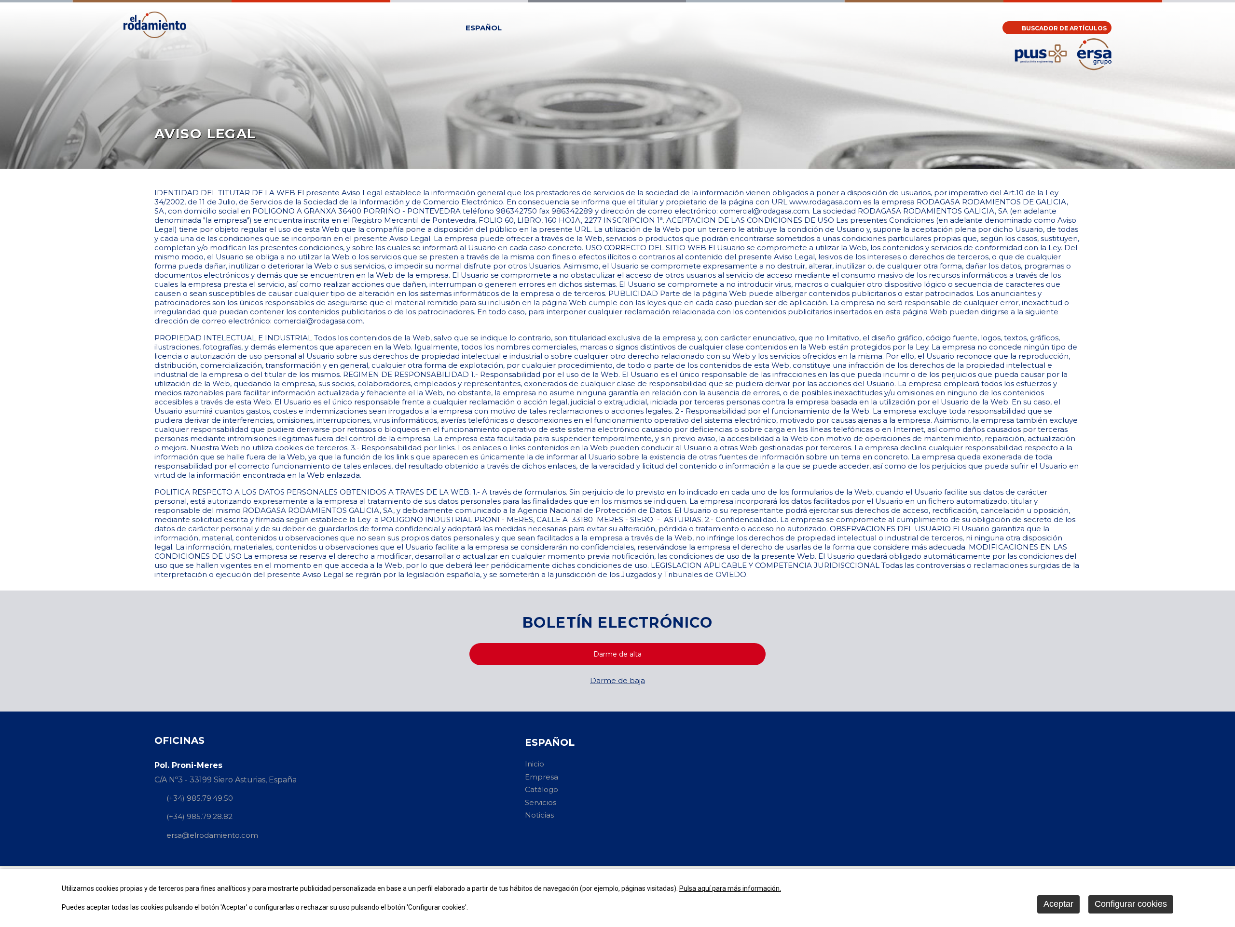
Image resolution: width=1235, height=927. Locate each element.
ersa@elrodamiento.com (212, 835)
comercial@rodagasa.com (764, 211)
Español (484, 27)
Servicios (540, 802)
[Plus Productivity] (1040, 68)
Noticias (539, 815)
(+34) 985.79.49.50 (199, 798)
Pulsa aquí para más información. (730, 888)
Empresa (541, 776)
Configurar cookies (1131, 904)
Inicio (534, 763)
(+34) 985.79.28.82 (199, 816)
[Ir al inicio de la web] (155, 35)
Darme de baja (617, 680)
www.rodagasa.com (825, 201)
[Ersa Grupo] (1094, 67)
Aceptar (1058, 904)
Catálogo (541, 789)
